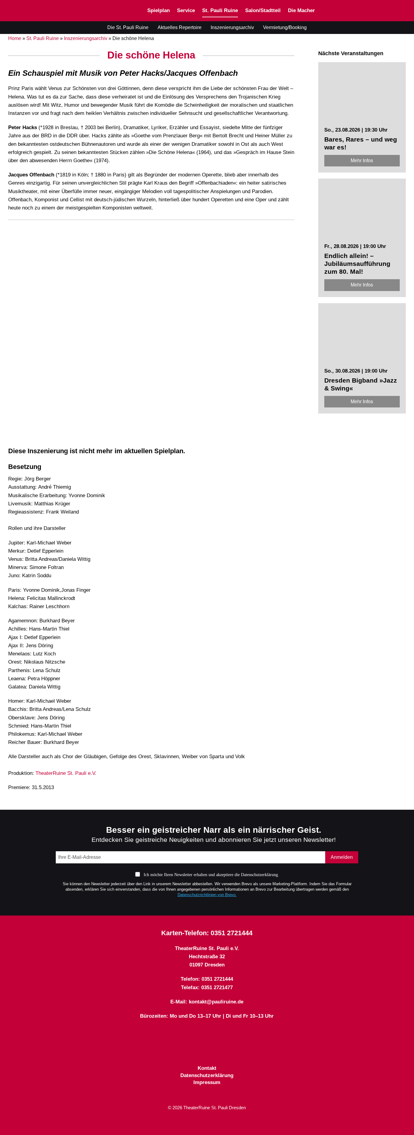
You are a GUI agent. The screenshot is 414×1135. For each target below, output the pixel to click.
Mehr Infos (362, 160)
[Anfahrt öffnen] (403, 10)
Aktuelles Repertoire (180, 27)
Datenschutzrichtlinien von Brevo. (207, 894)
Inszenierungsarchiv (232, 27)
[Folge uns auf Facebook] (196, 1049)
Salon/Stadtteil (263, 10)
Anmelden (342, 857)
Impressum (206, 1082)
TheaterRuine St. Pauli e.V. (65, 773)
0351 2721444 (231, 933)
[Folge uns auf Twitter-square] (207, 1049)
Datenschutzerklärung (206, 1075)
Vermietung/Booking (285, 27)
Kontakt (207, 1068)
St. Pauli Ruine (220, 10)
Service (186, 10)
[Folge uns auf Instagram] (217, 1049)
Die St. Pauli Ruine (128, 27)
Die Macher (301, 10)
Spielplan (158, 10)
